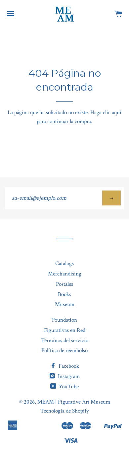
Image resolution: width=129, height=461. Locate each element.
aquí (116, 112)
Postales (64, 284)
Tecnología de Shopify (64, 411)
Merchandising (64, 273)
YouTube (68, 386)
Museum (64, 304)
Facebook (68, 366)
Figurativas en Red (64, 330)
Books (64, 294)
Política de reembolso (64, 350)
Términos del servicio (64, 340)
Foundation (64, 320)
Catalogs (64, 263)
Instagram (68, 376)
